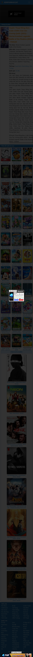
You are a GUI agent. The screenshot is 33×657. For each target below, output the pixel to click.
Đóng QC (20, 291)
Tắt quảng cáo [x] (16, 652)
